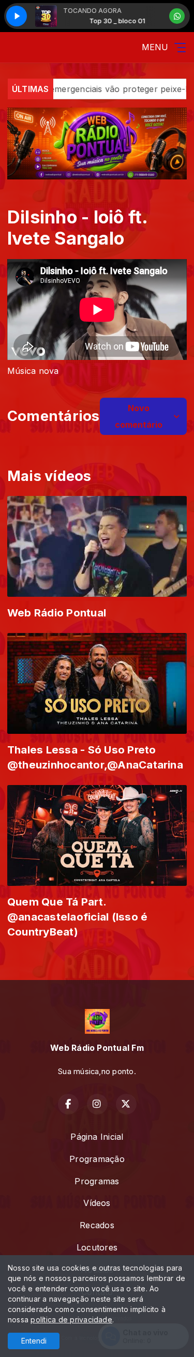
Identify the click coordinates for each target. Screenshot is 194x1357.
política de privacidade (71, 1319)
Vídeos (96, 1203)
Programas (96, 1181)
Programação (97, 1159)
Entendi (34, 1340)
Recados (97, 1225)
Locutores (97, 1247)
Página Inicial (96, 1137)
